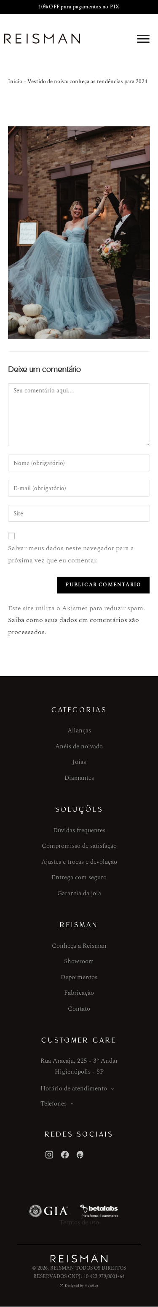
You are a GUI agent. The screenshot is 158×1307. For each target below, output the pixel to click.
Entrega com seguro (79, 877)
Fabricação (79, 993)
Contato (79, 1009)
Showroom (79, 961)
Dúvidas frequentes (79, 830)
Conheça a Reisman (79, 946)
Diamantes (79, 778)
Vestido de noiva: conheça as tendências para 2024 (87, 81)
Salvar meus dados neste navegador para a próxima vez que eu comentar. (71, 554)
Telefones (53, 1103)
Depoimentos (79, 977)
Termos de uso (79, 1222)
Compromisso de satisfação (79, 846)
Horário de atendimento (73, 1088)
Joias (79, 762)
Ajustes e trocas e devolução (79, 862)
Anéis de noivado (79, 746)
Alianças (79, 730)
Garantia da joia (79, 893)
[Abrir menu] (143, 39)
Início (15, 81)
